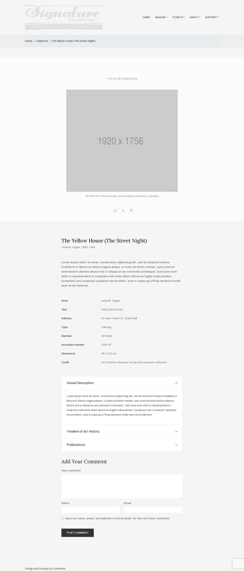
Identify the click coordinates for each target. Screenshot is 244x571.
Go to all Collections (123, 78)
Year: (64, 309)
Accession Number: (73, 344)
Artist (64, 300)
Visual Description (80, 383)
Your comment (71, 470)
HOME (146, 17)
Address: (66, 318)
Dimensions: (68, 353)
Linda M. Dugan (70, 247)
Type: (64, 327)
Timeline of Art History (83, 431)
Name (65, 503)
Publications (76, 445)
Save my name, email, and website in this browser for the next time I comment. (117, 518)
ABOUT (194, 17)
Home (28, 41)
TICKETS (177, 17)
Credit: (65, 362)
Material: (66, 336)
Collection (42, 41)
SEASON (160, 17)
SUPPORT (211, 17)
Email (127, 503)
